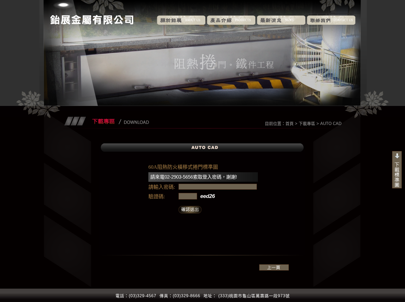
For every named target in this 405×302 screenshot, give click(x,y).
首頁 (289, 123)
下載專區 (307, 123)
